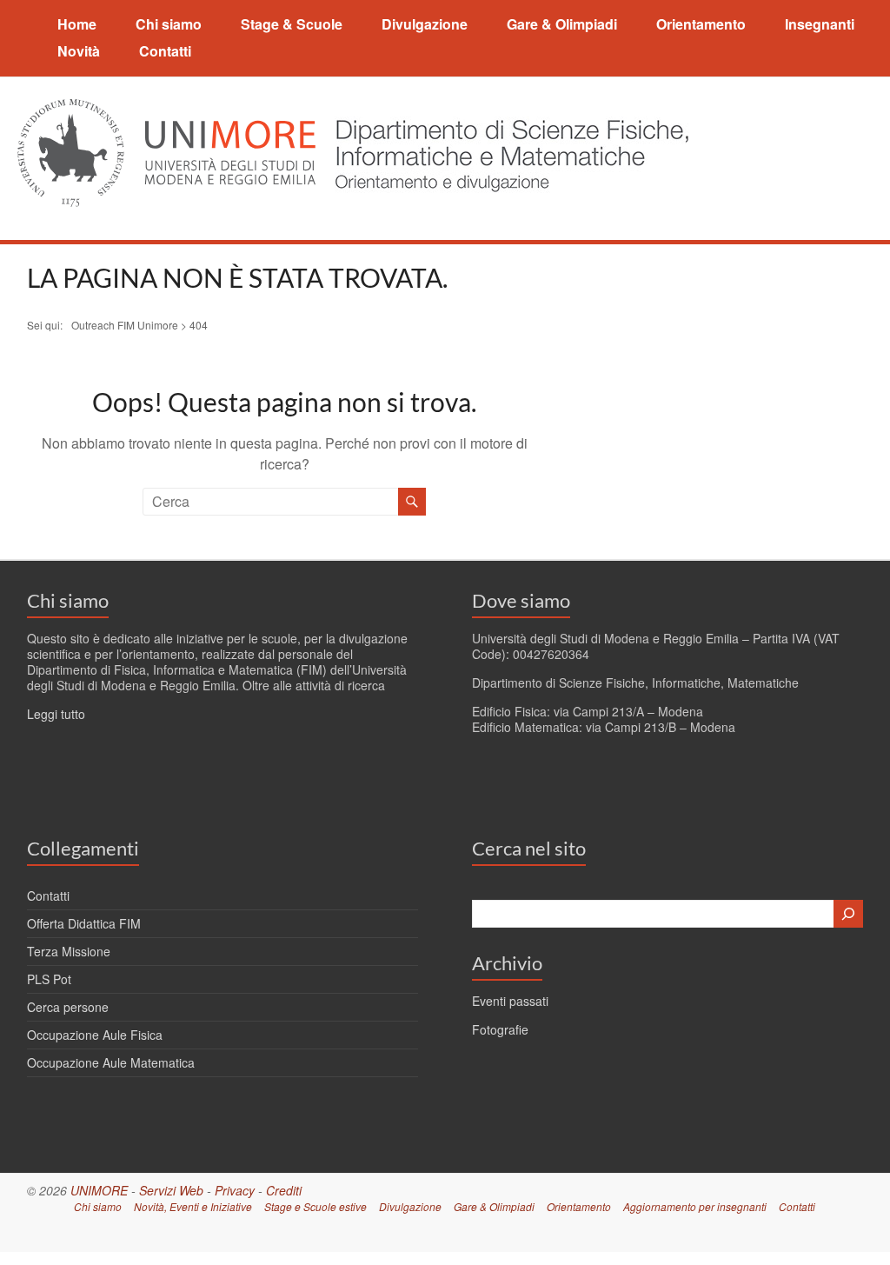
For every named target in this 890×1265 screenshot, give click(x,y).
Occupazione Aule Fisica (95, 1034)
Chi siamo (169, 24)
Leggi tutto (56, 713)
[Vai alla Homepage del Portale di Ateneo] (168, 109)
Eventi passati (510, 1000)
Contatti (165, 51)
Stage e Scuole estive (315, 1206)
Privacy (235, 1190)
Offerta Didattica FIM (84, 923)
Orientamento (701, 24)
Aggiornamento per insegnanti (695, 1206)
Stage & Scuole (291, 24)
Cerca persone (68, 1006)
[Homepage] (507, 109)
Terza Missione (68, 951)
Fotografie (500, 1029)
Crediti (284, 1190)
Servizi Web (171, 1190)
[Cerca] (848, 914)
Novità (78, 51)
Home (76, 24)
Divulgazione (425, 24)
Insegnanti (819, 24)
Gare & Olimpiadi (562, 24)
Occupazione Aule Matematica (111, 1062)
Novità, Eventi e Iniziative (193, 1206)
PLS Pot (49, 979)
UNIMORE (99, 1190)
